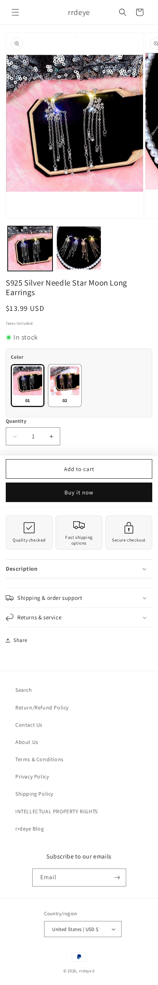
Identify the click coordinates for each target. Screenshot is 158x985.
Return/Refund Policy (42, 707)
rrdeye (85, 971)
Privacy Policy (32, 776)
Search (23, 689)
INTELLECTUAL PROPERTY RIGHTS (56, 811)
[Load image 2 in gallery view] (78, 248)
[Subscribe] (117, 877)
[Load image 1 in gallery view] (30, 248)
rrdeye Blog (29, 828)
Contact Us (29, 724)
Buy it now (79, 492)
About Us (26, 742)
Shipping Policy (34, 793)
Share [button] (20, 640)
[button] (15, 12)
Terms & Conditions (39, 759)
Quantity (16, 421)
